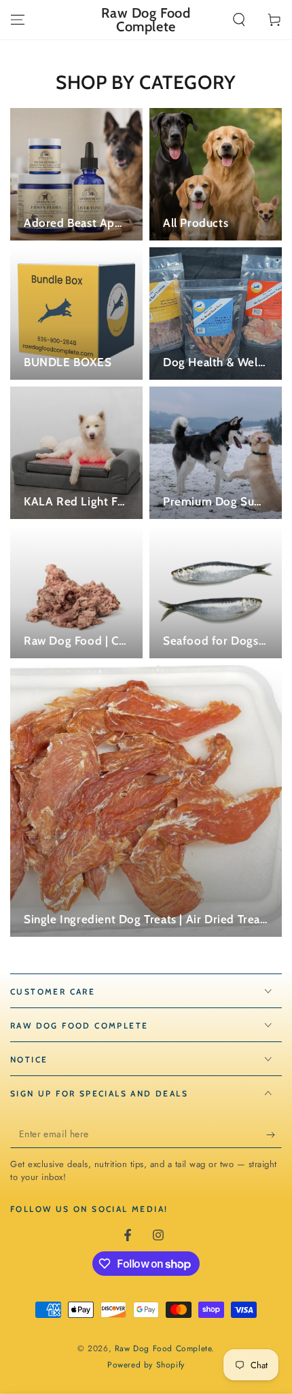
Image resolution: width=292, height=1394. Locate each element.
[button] (239, 19)
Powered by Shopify (146, 1365)
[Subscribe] (274, 1134)
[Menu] (17, 19)
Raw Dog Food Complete (163, 1348)
